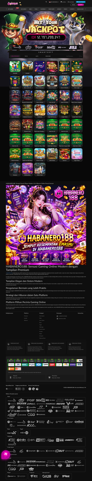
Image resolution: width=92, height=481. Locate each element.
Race (30, 9)
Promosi (26, 316)
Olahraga (43, 9)
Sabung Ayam (80, 9)
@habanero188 (62, 318)
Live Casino (23, 9)
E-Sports (72, 9)
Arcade (59, 9)
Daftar (80, 4)
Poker (65, 9)
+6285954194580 (63, 316)
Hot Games (10, 9)
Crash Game (51, 9)
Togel (36, 9)
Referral (26, 320)
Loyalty (25, 318)
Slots (16, 9)
